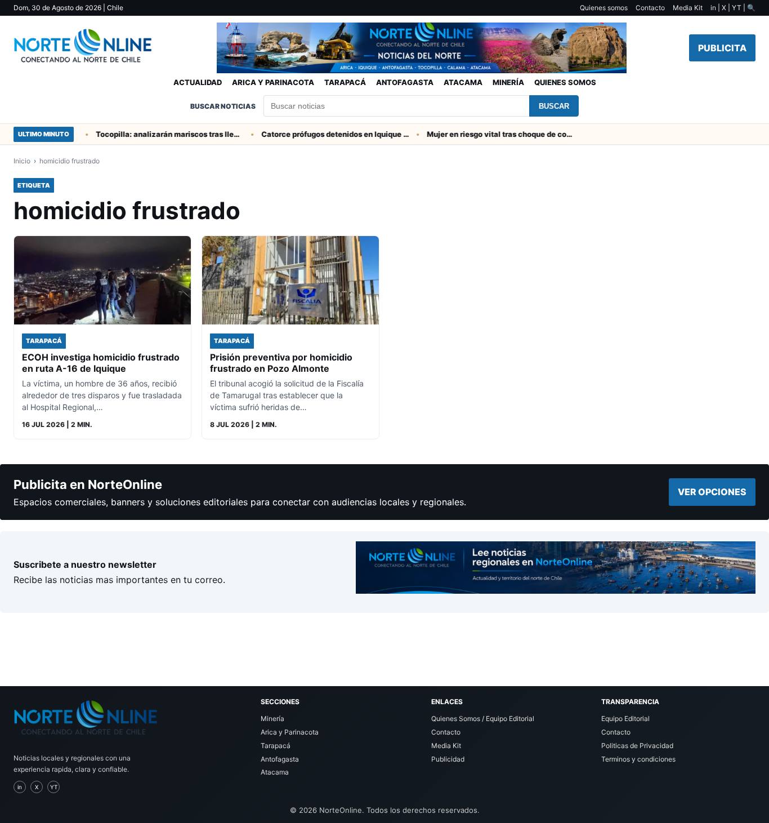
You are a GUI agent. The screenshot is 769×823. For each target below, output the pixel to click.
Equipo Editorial (625, 718)
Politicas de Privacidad (637, 745)
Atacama (463, 82)
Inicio (22, 161)
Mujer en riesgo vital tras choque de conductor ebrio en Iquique (491, 134)
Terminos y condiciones (638, 759)
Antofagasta (404, 82)
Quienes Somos (565, 82)
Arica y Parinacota (273, 82)
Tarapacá (345, 82)
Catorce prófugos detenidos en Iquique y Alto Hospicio (326, 134)
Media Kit (688, 7)
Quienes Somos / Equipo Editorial (482, 718)
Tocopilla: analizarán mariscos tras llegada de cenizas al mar (160, 134)
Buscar (554, 106)
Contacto (650, 7)
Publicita (722, 48)
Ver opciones (712, 491)
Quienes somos (604, 7)
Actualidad (197, 82)
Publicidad (447, 759)
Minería (508, 82)
